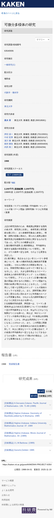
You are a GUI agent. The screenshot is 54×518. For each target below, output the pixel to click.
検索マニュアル (9, 485)
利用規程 (6, 500)
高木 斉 (7, 120)
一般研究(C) (9, 65)
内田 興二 (8, 147)
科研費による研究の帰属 (13, 505)
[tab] (28, 379)
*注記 (13, 183)
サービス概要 (8, 480)
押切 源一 (8, 134)
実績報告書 (14, 364)
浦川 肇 (7, 140)
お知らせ (6, 495)
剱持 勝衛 (8, 144)
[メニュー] (51, 3)
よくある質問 (8, 490)
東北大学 (8, 106)
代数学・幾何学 (11, 92)
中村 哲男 (8, 137)
